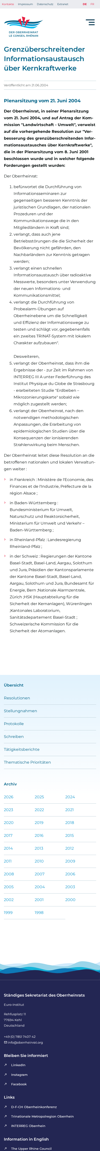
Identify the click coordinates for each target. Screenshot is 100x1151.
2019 (39, 822)
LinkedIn (18, 1065)
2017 (8, 835)
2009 (70, 861)
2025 (39, 797)
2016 (39, 835)
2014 (8, 848)
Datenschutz (45, 4)
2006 (70, 874)
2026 (8, 797)
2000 (70, 899)
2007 (39, 874)
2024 (70, 797)
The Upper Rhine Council (31, 1149)
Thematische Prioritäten (27, 762)
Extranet (62, 4)
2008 (9, 874)
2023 (8, 809)
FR (92, 4)
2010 (39, 861)
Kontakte (8, 4)
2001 (39, 899)
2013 (39, 848)
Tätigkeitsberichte (22, 749)
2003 (70, 887)
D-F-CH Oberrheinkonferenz (34, 1107)
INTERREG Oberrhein (28, 1126)
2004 (40, 887)
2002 (9, 899)
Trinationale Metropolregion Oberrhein (42, 1116)
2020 (9, 822)
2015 (69, 835)
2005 (9, 887)
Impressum (25, 4)
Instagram (19, 1075)
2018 (69, 822)
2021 (69, 809)
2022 (39, 809)
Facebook (18, 1084)
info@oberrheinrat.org (25, 1042)
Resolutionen (17, 698)
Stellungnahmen (20, 711)
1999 (8, 912)
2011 (8, 861)
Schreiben (14, 736)
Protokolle (14, 723)
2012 (69, 848)
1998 (39, 912)
